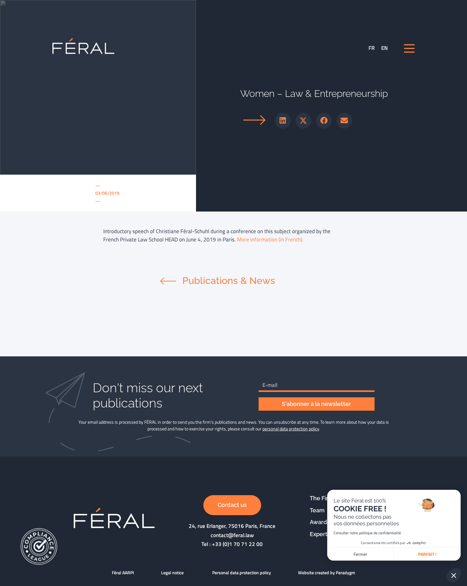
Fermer (360, 554)
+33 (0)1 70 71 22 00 (237, 544)
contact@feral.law (232, 535)
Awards (320, 522)
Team (317, 510)
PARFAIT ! (427, 554)
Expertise (322, 534)
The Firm (322, 498)
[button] (283, 121)
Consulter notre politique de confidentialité (367, 533)
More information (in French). (270, 239)
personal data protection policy (290, 428)
